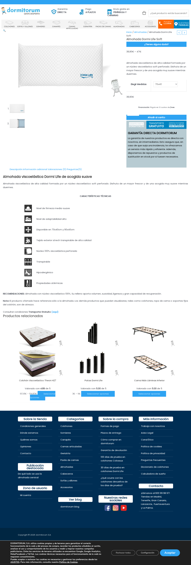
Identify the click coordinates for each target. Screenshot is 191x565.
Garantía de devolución (114, 450)
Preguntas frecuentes (153, 460)
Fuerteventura (162, 504)
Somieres (65, 432)
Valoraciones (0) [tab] (57, 169)
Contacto (25, 453)
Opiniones (25, 446)
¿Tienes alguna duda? (156, 44)
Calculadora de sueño (153, 473)
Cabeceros (66, 473)
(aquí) (54, 311)
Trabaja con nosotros (153, 426)
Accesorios (66, 487)
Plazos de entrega (111, 432)
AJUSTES (14, 562)
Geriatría (65, 453)
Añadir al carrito (156, 117)
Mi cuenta (25, 495)
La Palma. (148, 507)
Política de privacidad (153, 453)
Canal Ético (147, 439)
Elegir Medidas (139, 84)
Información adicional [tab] (35, 169)
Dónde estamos (29, 432)
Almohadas (140, 32)
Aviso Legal (147, 432)
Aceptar (169, 553)
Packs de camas (69, 460)
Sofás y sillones (68, 480)
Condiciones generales (33, 426)
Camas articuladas (71, 446)
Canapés (65, 439)
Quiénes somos (28, 439)
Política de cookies (151, 446)
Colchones (66, 426)
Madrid (157, 496)
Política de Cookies (68, 562)
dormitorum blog (69, 506)
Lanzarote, (147, 504)
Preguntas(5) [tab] (74, 169)
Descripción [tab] (16, 169)
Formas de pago (110, 426)
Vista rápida (37, 374)
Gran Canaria (158, 500)
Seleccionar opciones (42, 395)
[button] (4, 30)
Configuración (147, 552)
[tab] (136, 125)
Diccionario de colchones (155, 466)
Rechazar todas (123, 552)
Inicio (129, 32)
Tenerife (145, 500)
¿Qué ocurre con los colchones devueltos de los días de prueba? (114, 481)
